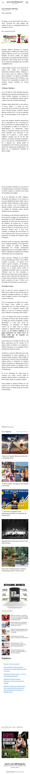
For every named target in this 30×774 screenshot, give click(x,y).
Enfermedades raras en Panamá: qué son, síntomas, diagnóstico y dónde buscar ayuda (19, 624)
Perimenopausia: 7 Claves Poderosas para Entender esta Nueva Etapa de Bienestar (18, 644)
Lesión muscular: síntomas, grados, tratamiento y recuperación (19, 636)
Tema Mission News (10, 771)
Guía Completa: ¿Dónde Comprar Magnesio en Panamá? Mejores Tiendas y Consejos (15, 669)
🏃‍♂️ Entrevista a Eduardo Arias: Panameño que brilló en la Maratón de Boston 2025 (14, 513)
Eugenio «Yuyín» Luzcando (11, 664)
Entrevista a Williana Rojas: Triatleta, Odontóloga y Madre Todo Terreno (14, 570)
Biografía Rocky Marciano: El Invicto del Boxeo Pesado (15, 542)
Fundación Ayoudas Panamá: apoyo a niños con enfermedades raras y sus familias (19, 631)
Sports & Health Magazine (15, 2)
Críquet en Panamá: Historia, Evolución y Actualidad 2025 (14, 457)
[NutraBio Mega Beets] (15, 43)
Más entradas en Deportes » (22, 431)
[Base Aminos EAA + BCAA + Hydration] (15, 745)
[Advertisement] (15, 169)
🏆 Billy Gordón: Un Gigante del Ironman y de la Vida (15, 485)
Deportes (11, 427)
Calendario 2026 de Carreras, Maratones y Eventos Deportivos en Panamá (14, 681)
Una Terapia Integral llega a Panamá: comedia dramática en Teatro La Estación (18, 651)
